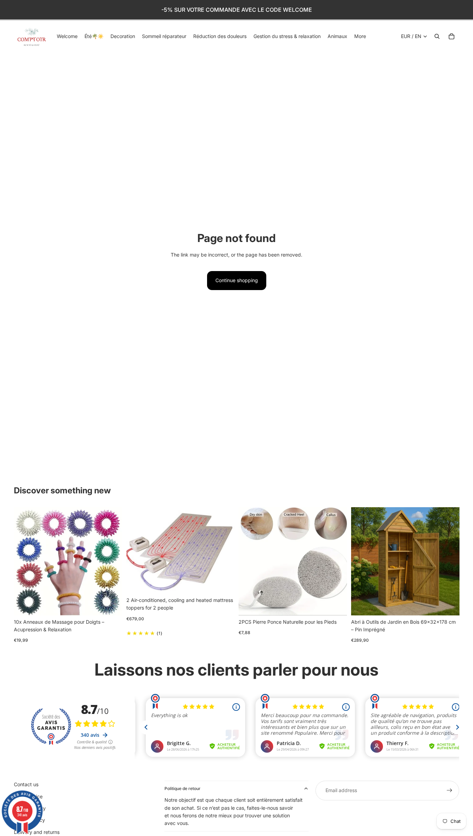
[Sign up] (449, 790)
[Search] (437, 36)
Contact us (26, 784)
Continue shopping (236, 280)
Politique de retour (182, 788)
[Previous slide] (24, 561)
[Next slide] (111, 561)
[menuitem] (360, 36)
